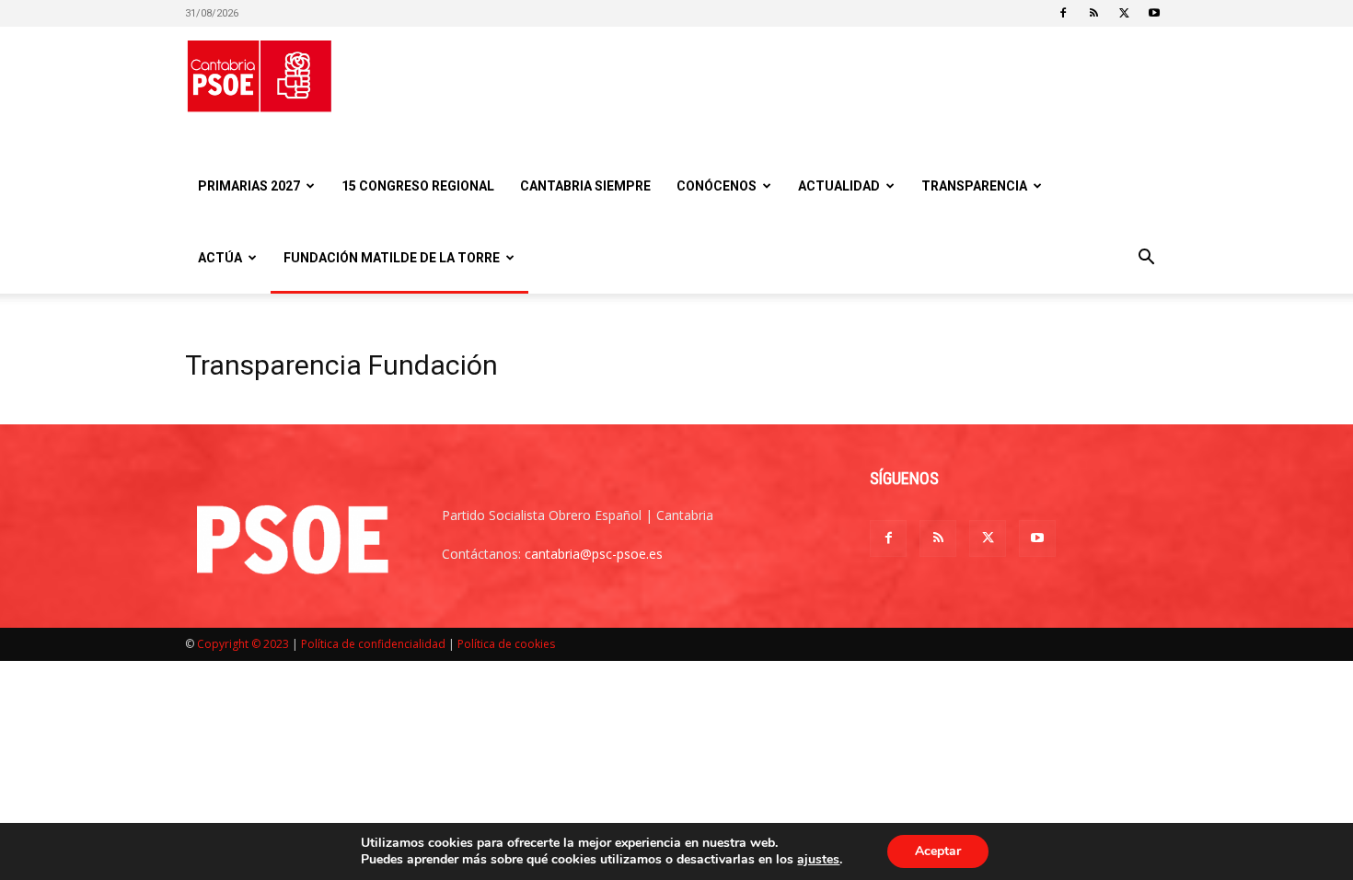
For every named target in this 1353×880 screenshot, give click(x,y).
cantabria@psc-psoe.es (594, 553)
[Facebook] (1063, 13)
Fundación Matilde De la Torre (391, 257)
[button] (1146, 259)
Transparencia (974, 186)
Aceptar (938, 851)
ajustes (818, 859)
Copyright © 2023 (243, 644)
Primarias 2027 (249, 186)
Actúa (220, 257)
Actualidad (839, 186)
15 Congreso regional (417, 186)
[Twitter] (1124, 13)
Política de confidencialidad (373, 644)
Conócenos (716, 186)
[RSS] (1093, 13)
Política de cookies (506, 644)
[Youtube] (1154, 13)
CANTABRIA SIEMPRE (585, 186)
